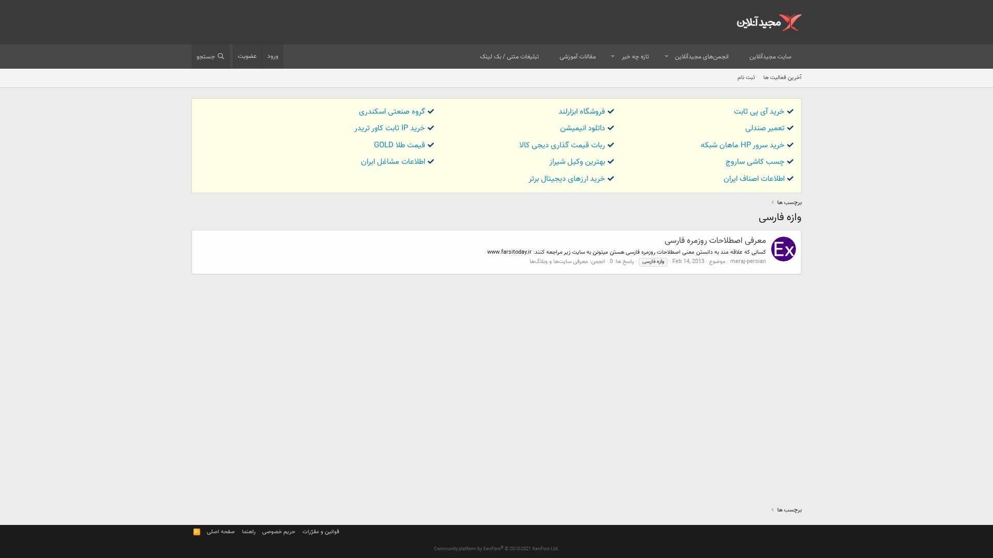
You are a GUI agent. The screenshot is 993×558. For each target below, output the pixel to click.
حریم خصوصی (278, 532)
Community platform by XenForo (496, 549)
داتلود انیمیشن (582, 128)
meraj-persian (748, 261)
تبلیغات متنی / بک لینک (509, 56)
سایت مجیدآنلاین (770, 56)
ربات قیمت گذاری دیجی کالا (562, 145)
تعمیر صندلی (765, 128)
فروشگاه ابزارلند (582, 112)
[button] (666, 57)
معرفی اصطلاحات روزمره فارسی (715, 241)
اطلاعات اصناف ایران (754, 179)
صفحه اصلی (221, 532)
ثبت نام (746, 77)
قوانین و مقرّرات (321, 532)
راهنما (248, 532)
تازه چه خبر (635, 56)
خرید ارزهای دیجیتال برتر (567, 179)
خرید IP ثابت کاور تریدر (389, 128)
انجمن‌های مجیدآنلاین (702, 56)
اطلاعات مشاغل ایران (393, 162)
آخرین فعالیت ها (782, 77)
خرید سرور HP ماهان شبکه (743, 145)
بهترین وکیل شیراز (577, 162)
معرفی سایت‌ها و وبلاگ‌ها (559, 261)
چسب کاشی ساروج (755, 162)
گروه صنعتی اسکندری (392, 112)
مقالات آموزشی (578, 56)
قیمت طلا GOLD (399, 145)
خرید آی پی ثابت (759, 112)
